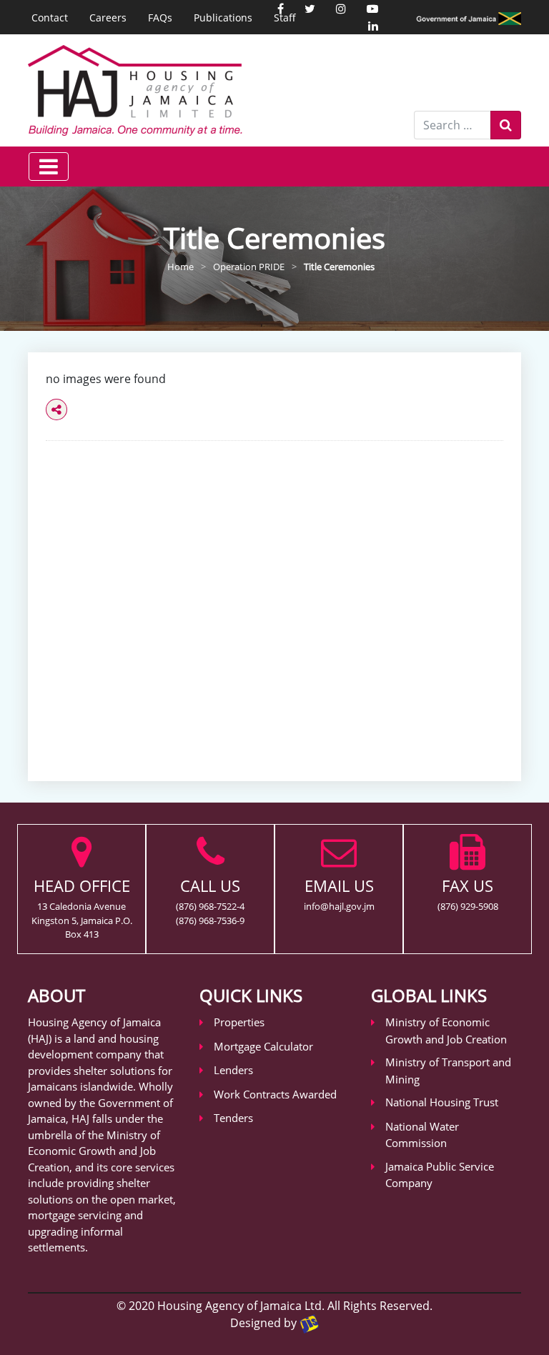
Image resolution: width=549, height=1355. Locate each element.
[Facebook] (280, 8)
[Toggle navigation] (49, 166)
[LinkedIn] (373, 26)
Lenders (233, 1070)
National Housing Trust (441, 1102)
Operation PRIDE (249, 266)
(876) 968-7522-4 (210, 906)
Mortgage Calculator (263, 1046)
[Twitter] (310, 8)
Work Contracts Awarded (275, 1094)
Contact (49, 17)
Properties (239, 1022)
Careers (108, 17)
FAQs (160, 17)
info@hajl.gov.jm (339, 906)
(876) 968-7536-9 (210, 920)
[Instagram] (341, 8)
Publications (223, 17)
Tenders (233, 1118)
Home (180, 266)
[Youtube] (372, 8)
